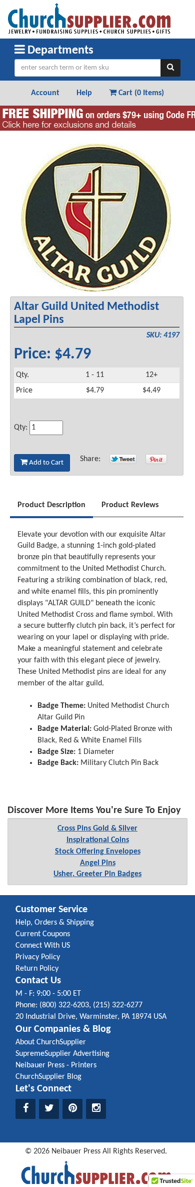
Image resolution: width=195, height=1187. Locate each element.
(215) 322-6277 (117, 1005)
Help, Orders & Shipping (55, 923)
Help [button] (84, 93)
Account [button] (45, 93)
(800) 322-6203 (64, 1005)
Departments (59, 51)
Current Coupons (43, 934)
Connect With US (43, 946)
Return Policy (37, 969)
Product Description (52, 505)
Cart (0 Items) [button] (140, 93)
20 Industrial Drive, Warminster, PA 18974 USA (91, 1017)
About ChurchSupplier (51, 1042)
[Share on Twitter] (123, 459)
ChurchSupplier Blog (49, 1077)
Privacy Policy (38, 957)
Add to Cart (46, 463)
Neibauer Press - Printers (56, 1065)
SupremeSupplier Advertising (63, 1054)
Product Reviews (130, 505)
